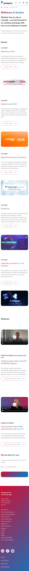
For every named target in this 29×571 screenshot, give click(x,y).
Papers (3, 530)
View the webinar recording (12, 378)
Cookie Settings (5, 567)
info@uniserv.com (6, 492)
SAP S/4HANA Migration (7, 512)
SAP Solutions (5, 510)
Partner (3, 535)
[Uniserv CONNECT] (19, 2)
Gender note (4, 563)
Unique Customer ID (6, 519)
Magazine (3, 528)
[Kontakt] (2, 467)
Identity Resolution (6, 526)
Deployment (4, 523)
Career (2, 533)
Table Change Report (6, 537)
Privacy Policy (5, 560)
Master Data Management (8, 514)
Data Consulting (5, 516)
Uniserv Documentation (7, 540)
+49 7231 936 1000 (9, 467)
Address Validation (6, 521)
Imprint (3, 557)
